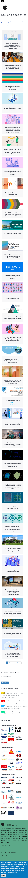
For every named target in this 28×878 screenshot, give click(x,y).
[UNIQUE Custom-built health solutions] (11, 807)
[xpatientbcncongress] (19, 802)
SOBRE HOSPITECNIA (6, 845)
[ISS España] (11, 763)
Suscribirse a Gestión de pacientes (9, 667)
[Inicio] (5, 7)
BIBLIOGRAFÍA (4, 26)
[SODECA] (19, 759)
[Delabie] (4, 739)
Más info (14, 872)
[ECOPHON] (4, 759)
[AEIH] (4, 791)
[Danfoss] (4, 766)
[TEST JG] (11, 777)
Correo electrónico (6, 676)
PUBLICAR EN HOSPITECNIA (7, 849)
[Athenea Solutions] (11, 812)
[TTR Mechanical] (4, 780)
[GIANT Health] (4, 812)
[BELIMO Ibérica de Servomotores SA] (11, 783)
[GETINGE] (19, 777)
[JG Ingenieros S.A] (11, 729)
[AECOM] (19, 783)
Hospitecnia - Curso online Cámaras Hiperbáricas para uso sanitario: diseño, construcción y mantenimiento (12, 695)
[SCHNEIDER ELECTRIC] (11, 734)
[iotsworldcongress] (11, 802)
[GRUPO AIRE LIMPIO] (4, 751)
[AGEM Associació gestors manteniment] (11, 791)
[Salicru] (19, 769)
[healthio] (19, 797)
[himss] (19, 791)
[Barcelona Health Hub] (4, 807)
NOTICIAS (3, 28)
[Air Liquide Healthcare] (4, 729)
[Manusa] (19, 763)
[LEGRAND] (4, 742)
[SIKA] (11, 751)
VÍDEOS (11, 26)
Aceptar (3, 875)
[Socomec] (11, 759)
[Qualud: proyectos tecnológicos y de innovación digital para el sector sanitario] (4, 769)
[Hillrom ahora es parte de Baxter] (19, 734)
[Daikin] (19, 751)
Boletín (17, 673)
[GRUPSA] (19, 756)
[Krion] (11, 756)
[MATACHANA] (4, 777)
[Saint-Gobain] (19, 736)
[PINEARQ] (18, 729)
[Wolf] (4, 783)
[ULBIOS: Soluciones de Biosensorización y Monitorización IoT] (19, 780)
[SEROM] (19, 739)
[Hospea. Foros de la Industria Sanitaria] (4, 797)
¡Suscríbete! (5, 682)
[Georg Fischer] (11, 766)
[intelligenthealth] (4, 802)
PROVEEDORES (10, 28)
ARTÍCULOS (4, 24)
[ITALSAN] (4, 734)
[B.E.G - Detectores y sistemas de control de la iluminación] (11, 739)
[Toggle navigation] (2, 1)
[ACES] (19, 807)
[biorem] (11, 797)
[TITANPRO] (11, 780)
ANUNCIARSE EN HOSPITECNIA (8, 852)
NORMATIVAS (20, 24)
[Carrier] (4, 736)
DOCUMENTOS (11, 24)
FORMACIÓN (4, 855)
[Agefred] (11, 736)
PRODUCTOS (17, 26)
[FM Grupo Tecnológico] (4, 756)
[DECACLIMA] (4, 763)
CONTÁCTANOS (4, 859)
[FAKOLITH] (11, 769)
